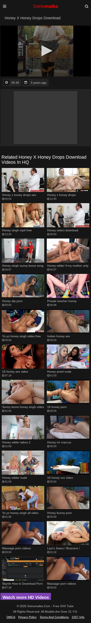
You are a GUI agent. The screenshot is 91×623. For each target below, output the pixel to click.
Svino (45, 6)
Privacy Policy (27, 617)
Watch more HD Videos (26, 597)
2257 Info (78, 617)
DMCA (11, 617)
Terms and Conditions (54, 617)
